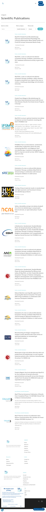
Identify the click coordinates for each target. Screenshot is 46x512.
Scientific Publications (22, 34)
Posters (16, 34)
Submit (40, 28)
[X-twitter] (38, 501)
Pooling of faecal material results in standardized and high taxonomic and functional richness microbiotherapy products (29, 190)
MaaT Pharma (17, 47)
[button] (35, 3)
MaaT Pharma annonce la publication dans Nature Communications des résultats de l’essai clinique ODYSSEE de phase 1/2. (29, 417)
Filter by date (30, 25)
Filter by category (20, 25)
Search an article (4, 25)
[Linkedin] (42, 501)
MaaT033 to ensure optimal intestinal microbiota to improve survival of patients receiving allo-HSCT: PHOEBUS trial (29, 120)
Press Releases (17, 391)
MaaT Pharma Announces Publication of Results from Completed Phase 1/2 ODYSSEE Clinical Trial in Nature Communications (29, 396)
